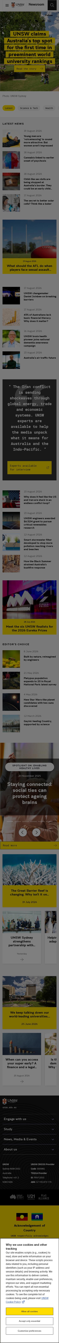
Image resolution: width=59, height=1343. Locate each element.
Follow (49, 15)
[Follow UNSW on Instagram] (23, 20)
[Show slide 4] (41, 821)
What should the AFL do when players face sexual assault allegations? (29, 268)
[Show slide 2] (25, 821)
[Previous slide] (23, 832)
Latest (9, 108)
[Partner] (35, 5)
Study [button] (8, 1129)
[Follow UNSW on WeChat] (36, 20)
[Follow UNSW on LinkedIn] (16, 20)
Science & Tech (29, 108)
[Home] (17, 5)
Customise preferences (29, 1331)
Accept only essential (29, 1321)
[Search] (52, 5)
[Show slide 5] (49, 821)
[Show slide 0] (10, 821)
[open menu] (7, 5)
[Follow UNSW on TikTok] (43, 20)
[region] (29, 1290)
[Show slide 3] (33, 821)
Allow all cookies (29, 1311)
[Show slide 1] (18, 821)
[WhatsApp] (49, 20)
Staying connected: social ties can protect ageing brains (29, 793)
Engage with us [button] (15, 1119)
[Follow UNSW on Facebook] (30, 20)
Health (49, 108)
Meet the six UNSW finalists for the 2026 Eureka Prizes (29, 628)
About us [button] (10, 1149)
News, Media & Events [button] (20, 1139)
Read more (10, 845)
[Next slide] (36, 832)
